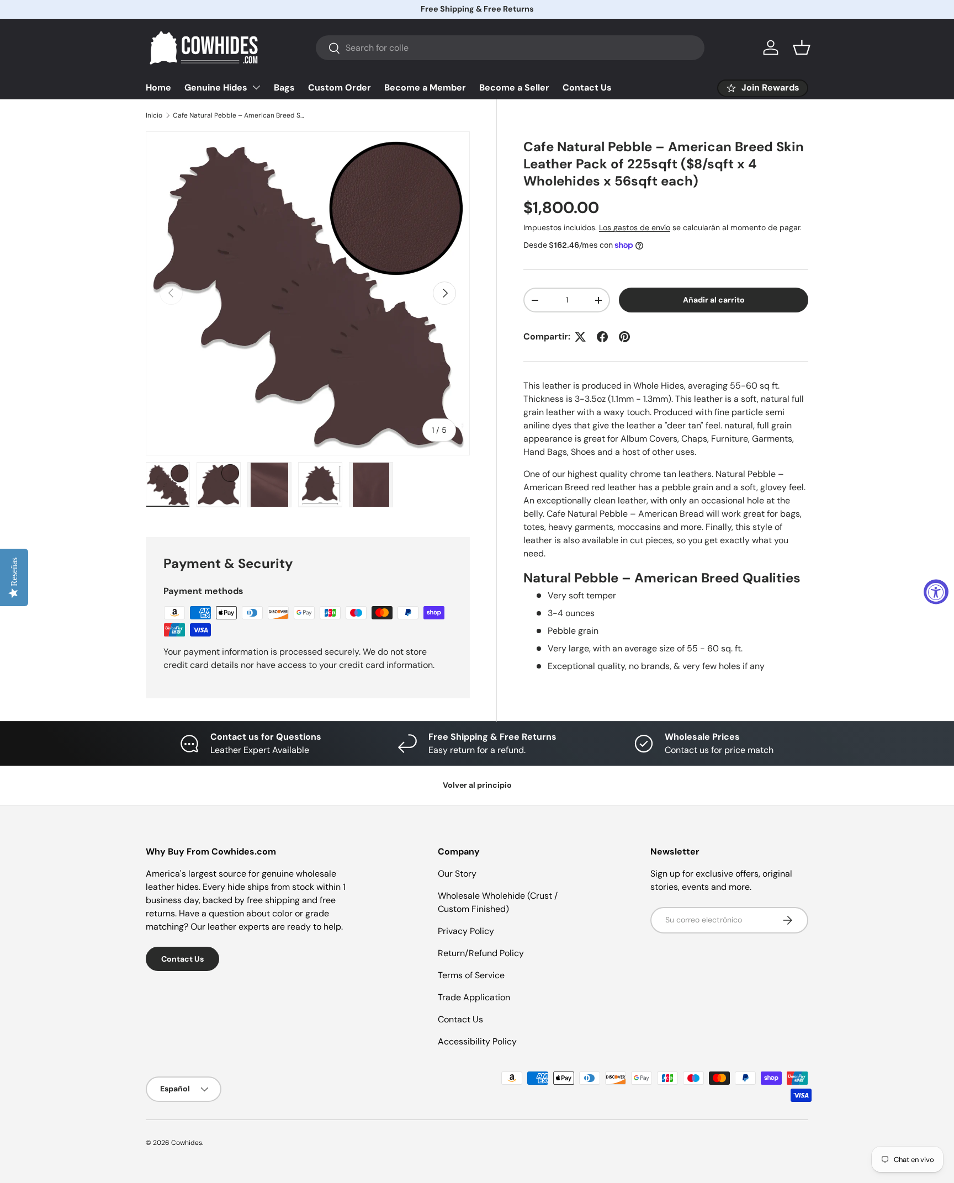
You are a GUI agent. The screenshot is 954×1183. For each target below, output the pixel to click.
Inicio (154, 115)
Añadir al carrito (714, 300)
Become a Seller (514, 87)
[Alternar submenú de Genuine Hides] (256, 87)
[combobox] (510, 47)
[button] (801, 47)
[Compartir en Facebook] (602, 337)
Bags (284, 87)
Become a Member (425, 87)
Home (158, 87)
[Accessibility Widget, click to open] (936, 591)
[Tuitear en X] (580, 337)
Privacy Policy (466, 931)
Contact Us (587, 87)
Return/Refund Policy (481, 953)
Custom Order (339, 87)
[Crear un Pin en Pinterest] (624, 337)
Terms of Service (471, 975)
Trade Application (474, 997)
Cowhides (186, 1142)
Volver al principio (477, 785)
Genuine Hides (215, 87)
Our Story (457, 873)
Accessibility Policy (477, 1041)
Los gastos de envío (634, 228)
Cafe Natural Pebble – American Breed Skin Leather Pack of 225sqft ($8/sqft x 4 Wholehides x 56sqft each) (239, 115)
